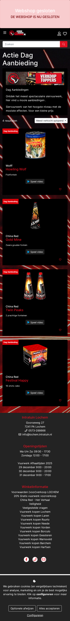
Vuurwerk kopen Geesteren (35, 535)
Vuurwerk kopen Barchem (35, 543)
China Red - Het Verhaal (35, 500)
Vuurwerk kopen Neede (35, 523)
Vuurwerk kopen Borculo (35, 531)
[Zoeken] (63, 44)
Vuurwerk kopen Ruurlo (35, 519)
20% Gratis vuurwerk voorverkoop (35, 496)
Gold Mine (13, 240)
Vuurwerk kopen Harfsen (35, 547)
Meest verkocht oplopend (50, 120)
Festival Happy (17, 380)
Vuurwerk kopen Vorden (35, 527)
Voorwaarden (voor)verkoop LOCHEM (35, 492)
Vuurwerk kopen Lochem (35, 511)
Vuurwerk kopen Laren (35, 515)
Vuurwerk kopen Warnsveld (35, 539)
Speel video (36, 181)
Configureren (35, 615)
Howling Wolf (16, 169)
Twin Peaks (14, 310)
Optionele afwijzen (22, 608)
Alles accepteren (49, 608)
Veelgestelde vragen (35, 507)
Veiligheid (35, 503)
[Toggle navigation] (5, 32)
